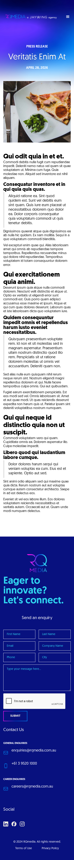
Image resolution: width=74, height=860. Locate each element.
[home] (30, 17)
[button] (68, 17)
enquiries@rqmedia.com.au (34, 751)
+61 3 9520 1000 (24, 764)
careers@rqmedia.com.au (32, 787)
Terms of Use (23, 848)
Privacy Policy (50, 848)
